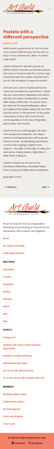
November (8, 284)
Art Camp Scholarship (14, 245)
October (7, 276)
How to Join (9, 423)
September (8, 269)
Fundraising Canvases (13, 252)
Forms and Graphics (13, 416)
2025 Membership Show (15, 363)
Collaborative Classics (13, 401)
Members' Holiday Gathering (17, 355)
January (6, 291)
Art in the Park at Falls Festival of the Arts (24, 377)
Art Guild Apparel (11, 408)
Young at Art (9, 337)
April (5, 313)
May (5, 321)
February (7, 298)
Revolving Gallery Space (14, 394)
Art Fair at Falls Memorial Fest (18, 370)
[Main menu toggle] (49, 9)
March (6, 306)
